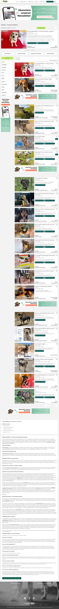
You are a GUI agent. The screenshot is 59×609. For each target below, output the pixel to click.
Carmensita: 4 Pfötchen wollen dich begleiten (44, 359)
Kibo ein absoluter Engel (40, 136)
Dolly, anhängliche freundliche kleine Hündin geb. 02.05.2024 (45, 240)
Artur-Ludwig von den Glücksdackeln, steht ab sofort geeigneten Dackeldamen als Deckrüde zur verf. (45, 105)
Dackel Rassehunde (7, 428)
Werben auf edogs (44, 592)
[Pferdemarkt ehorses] (27, 604)
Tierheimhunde (15, 591)
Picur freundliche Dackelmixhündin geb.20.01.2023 (45, 255)
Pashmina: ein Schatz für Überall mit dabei (43, 79)
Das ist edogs (44, 585)
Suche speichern (41, 27)
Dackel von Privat (7, 432)
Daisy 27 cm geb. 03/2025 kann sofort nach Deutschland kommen (45, 313)
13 (53, 405)
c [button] (2, 39)
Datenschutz (43, 591)
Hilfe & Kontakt (44, 587)
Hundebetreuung (15, 587)
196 (5, 58)
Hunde (8, 27)
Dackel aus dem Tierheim (36, 53)
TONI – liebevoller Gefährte (40, 344)
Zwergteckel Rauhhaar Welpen (34, 31)
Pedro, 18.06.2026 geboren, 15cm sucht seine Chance (45, 374)
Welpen (15, 590)
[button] (27, 50)
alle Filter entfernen (53, 60)
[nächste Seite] (56, 406)
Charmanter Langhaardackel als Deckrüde (43, 286)
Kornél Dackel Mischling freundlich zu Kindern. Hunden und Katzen (45, 271)
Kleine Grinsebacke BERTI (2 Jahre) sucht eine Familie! (45, 328)
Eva (35, 390)
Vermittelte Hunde (15, 592)
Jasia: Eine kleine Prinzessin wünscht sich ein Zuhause (45, 224)
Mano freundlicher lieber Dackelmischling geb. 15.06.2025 (45, 193)
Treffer (8, 58)
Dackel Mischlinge (22, 53)
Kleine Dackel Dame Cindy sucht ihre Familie (44, 152)
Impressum (44, 590)
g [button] (25, 50)
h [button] (33, 50)
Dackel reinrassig (51, 53)
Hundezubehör (15, 588)
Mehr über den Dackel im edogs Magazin (11, 578)
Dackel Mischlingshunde (8, 427)
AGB (44, 588)
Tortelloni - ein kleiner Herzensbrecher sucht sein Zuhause (45, 209)
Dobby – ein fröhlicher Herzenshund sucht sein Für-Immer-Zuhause (45, 121)
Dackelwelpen (38, 488)
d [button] (25, 39)
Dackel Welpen (8, 53)
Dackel (17, 59)
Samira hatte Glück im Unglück (41, 178)
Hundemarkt (3, 27)
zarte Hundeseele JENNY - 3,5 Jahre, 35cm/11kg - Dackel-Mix (45, 63)
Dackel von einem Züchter (12, 467)
